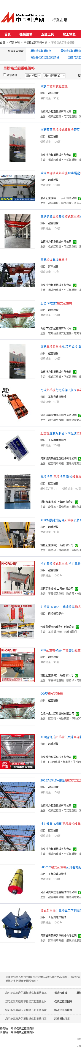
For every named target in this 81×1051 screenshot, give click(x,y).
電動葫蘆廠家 (60, 130)
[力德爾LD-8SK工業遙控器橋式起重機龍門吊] (17, 621)
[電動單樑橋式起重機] (17, 101)
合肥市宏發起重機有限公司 (55, 328)
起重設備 (53, 93)
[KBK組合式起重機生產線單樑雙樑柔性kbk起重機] (17, 751)
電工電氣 (69, 34)
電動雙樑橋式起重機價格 (44, 57)
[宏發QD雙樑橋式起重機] (17, 317)
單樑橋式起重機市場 (35, 42)
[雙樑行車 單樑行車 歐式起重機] (17, 491)
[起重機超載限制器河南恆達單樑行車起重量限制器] (17, 448)
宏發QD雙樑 (56, 303)
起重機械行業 (62, 1019)
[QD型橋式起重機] (17, 708)
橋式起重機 (60, 993)
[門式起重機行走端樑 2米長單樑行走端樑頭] (17, 404)
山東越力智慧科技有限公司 (55, 757)
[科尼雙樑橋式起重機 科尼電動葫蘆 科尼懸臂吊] (17, 578)
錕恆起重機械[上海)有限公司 (56, 502)
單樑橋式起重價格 (40, 51)
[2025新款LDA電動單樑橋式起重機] (17, 795)
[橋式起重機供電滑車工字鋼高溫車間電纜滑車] (17, 925)
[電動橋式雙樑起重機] (17, 274)
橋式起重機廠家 (63, 1010)
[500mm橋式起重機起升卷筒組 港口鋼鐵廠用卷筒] (17, 881)
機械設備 (25, 34)
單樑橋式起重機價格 (22, 1028)
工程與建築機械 (57, 397)
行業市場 (60, 20)
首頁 (7, 34)
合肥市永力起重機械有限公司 (57, 713)
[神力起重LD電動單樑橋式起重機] (17, 838)
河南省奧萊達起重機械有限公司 (58, 415)
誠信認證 (12, 75)
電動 (54, 86)
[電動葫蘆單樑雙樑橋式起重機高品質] (17, 231)
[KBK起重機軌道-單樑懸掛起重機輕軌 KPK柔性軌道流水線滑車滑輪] (17, 664)
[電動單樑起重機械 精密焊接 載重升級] (17, 361)
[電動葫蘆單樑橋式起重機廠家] (17, 144)
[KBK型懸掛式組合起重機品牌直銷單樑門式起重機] (17, 534)
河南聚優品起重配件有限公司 (57, 627)
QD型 (51, 693)
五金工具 (47, 34)
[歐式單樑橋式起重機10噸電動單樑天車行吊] (17, 187)
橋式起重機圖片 (63, 1001)
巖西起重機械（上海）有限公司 (58, 198)
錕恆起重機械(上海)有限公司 (56, 588)
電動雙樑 (54, 260)
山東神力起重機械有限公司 (55, 111)
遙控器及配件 (56, 613)
